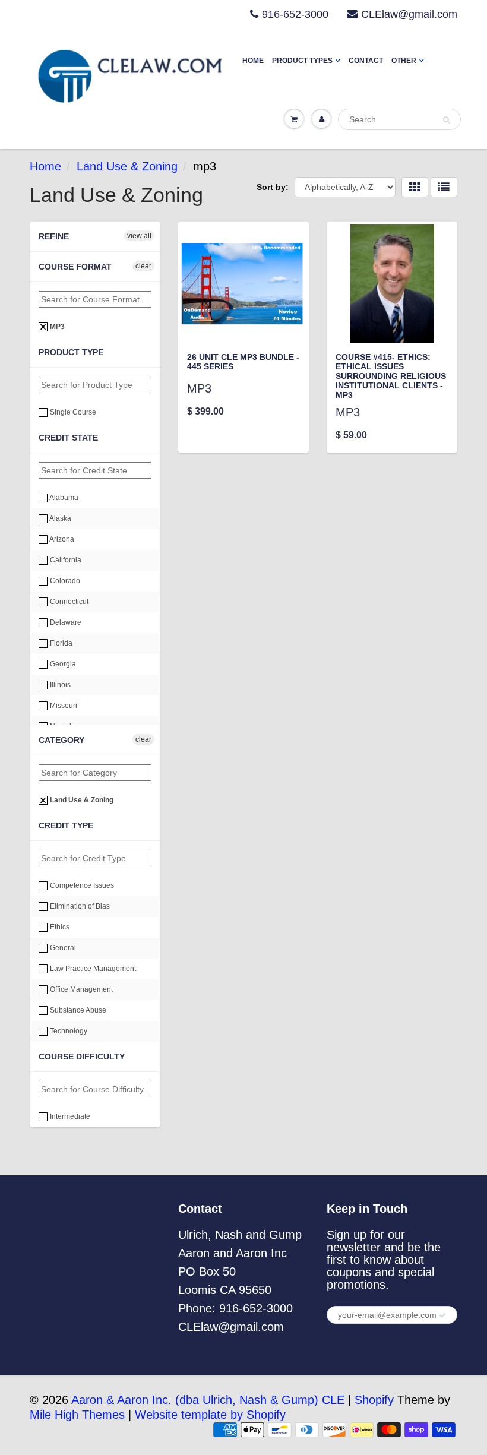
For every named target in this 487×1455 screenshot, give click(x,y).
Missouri (62, 705)
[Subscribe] (442, 1315)
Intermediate (69, 1116)
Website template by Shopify (210, 1414)
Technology (67, 1031)
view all (139, 236)
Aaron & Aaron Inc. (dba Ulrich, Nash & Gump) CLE (207, 1399)
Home (253, 60)
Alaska (59, 518)
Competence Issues (81, 885)
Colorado (64, 581)
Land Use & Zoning (127, 166)
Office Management (80, 989)
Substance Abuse (77, 1010)
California (64, 560)
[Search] (446, 119)
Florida (60, 643)
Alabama (63, 498)
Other (403, 60)
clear (143, 266)
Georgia (62, 664)
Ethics (58, 927)
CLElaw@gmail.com (409, 14)
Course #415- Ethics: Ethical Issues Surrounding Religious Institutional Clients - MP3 (391, 376)
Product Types (302, 60)
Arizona (61, 539)
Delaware (64, 622)
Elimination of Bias (79, 906)
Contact (366, 60)
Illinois (59, 685)
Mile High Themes (77, 1414)
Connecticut (68, 601)
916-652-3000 (295, 14)
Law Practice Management (92, 968)
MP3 (56, 326)
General (62, 948)
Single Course (72, 412)
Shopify (374, 1399)
